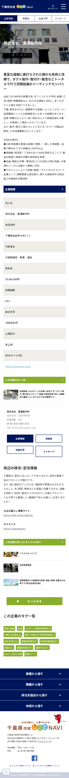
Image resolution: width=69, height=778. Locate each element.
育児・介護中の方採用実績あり (40, 634)
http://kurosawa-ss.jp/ (18, 366)
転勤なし (8, 647)
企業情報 (8, 18)
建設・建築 (18, 423)
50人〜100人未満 (13, 654)
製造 (27, 423)
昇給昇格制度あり (49, 641)
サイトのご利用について (20, 765)
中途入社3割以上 (12, 634)
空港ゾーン (30, 654)
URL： (9, 427)
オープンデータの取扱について (45, 765)
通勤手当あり (42, 647)
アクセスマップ (44, 741)
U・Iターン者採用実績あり (38, 628)
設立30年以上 (11, 641)
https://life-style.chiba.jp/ (18, 515)
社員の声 (43, 18)
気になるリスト (53, 8)
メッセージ (60, 18)
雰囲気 (25, 18)
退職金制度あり (24, 647)
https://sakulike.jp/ (15, 528)
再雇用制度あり (29, 641)
